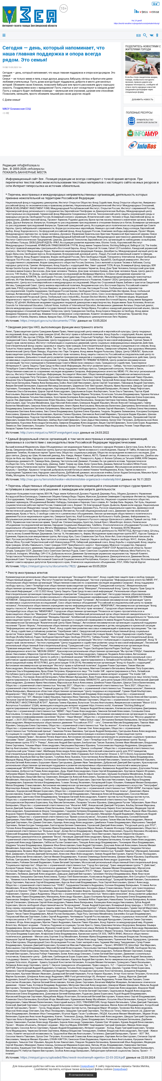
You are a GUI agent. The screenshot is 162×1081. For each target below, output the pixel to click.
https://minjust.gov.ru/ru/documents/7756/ (48, 320)
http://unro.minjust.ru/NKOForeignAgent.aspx (49, 432)
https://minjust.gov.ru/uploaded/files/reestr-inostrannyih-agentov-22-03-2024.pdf (72, 1057)
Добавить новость (142, 99)
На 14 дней (137, 20)
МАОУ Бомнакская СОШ (17, 108)
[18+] (30, 16)
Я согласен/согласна (81, 1075)
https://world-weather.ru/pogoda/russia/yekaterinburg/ (136, 23)
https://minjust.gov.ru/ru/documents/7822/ (48, 566)
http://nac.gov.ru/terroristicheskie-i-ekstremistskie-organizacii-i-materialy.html (70, 479)
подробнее (87, 1066)
